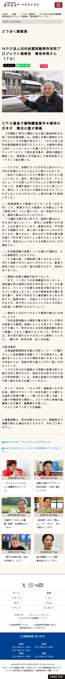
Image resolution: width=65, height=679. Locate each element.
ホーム (16, 592)
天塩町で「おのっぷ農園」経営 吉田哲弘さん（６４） (16, 523)
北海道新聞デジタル (19, 624)
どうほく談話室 (28, 14)
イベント (16, 607)
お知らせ (19, 614)
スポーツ (16, 597)
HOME (5, 14)
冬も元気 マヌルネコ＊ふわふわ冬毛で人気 (27, 442)
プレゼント (48, 607)
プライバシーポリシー (39, 614)
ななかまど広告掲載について (32, 618)
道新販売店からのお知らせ (33, 627)
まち (16, 603)
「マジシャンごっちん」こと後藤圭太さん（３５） (16, 486)
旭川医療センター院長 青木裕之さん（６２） (48, 558)
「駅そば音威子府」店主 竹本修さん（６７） (17, 558)
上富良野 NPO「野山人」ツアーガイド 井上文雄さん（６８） (48, 523)
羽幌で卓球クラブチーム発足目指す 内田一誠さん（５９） (48, 486)
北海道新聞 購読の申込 (45, 624)
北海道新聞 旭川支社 (32, 636)
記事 (14, 14)
